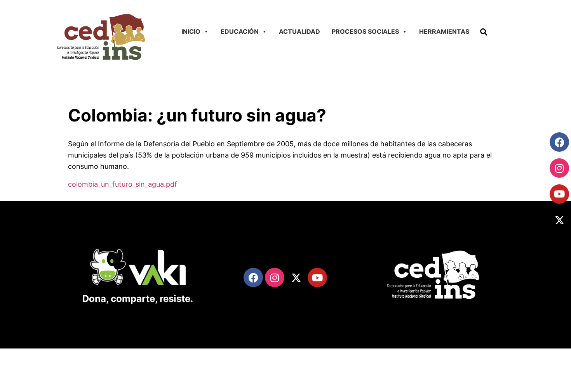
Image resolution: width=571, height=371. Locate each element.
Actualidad (299, 31)
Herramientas (444, 31)
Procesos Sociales (365, 31)
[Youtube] (559, 194)
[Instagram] (559, 168)
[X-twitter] (559, 220)
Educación (240, 31)
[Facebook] (559, 142)
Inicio (190, 31)
